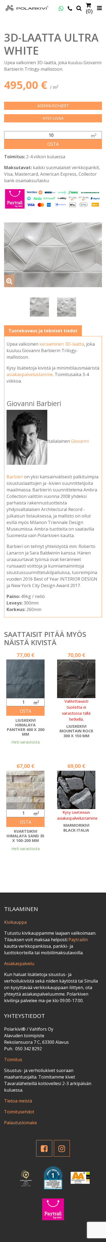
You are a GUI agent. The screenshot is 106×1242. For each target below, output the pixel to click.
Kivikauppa (15, 922)
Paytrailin (78, 940)
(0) (89, 10)
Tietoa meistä (18, 1101)
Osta (53, 144)
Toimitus (13, 1060)
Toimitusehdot (19, 1112)
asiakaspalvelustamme (30, 374)
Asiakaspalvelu (19, 964)
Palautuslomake (20, 1123)
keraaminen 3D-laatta (61, 344)
